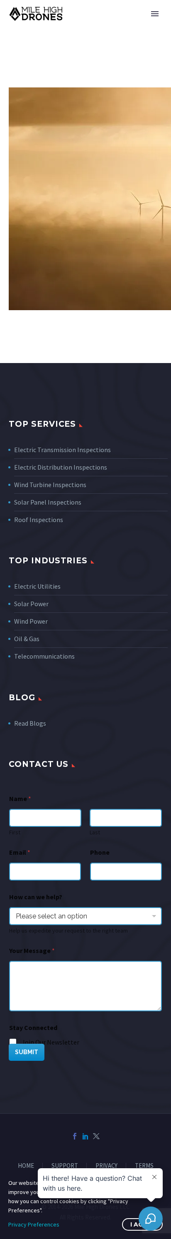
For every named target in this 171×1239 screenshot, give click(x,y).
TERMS (144, 1166)
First (14, 832)
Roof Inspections (38, 519)
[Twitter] (96, 1136)
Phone (100, 852)
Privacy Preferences (33, 1224)
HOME (26, 1166)
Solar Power (31, 604)
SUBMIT (26, 1052)
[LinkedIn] (85, 1136)
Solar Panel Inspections (47, 502)
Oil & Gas (26, 638)
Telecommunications (44, 656)
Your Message (32, 951)
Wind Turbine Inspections (50, 484)
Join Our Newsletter (50, 1042)
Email (19, 852)
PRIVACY (106, 1166)
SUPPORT (64, 1166)
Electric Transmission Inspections (62, 449)
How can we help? (35, 897)
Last (95, 832)
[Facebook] (74, 1136)
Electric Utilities (37, 586)
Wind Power (31, 621)
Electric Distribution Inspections (60, 467)
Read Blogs (30, 723)
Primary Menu (154, 13)
